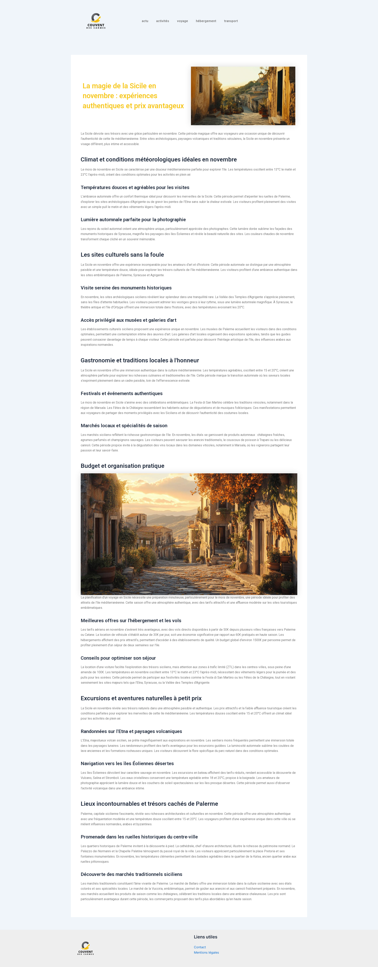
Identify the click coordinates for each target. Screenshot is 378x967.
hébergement (206, 21)
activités (162, 21)
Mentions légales (206, 952)
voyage (182, 21)
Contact (200, 947)
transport (231, 21)
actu (145, 21)
